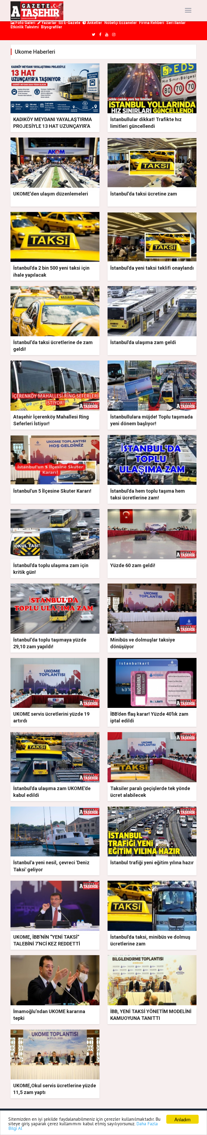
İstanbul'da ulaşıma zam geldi (143, 342)
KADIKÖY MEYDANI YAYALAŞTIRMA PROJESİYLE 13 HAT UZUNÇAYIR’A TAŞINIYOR (52, 126)
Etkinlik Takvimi (25, 27)
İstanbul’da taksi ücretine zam (143, 194)
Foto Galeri (25, 22)
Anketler (94, 22)
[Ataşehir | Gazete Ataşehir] (37, 10)
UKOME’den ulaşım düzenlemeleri (50, 194)
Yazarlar (49, 22)
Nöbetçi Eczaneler (120, 22)
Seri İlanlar (176, 22)
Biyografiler (51, 27)
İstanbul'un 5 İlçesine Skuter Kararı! (52, 491)
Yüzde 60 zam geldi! (132, 565)
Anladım (182, 1119)
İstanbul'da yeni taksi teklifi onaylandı (152, 268)
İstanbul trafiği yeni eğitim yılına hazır (152, 862)
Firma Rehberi (151, 22)
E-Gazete (71, 22)
